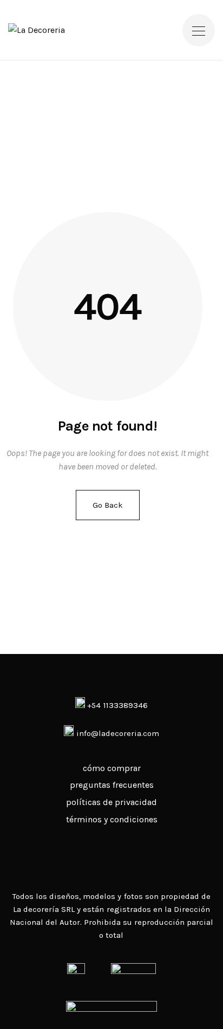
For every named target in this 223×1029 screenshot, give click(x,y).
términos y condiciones (112, 819)
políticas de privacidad (111, 802)
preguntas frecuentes (112, 785)
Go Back (108, 505)
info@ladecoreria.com (117, 733)
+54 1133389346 (116, 705)
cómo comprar (112, 768)
